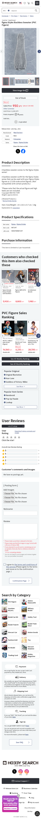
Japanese (16, 208)
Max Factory (18, 132)
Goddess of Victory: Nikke (16, 381)
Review (6, 521)
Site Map (29, 811)
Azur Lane (10, 378)
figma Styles (23, 142)
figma (16, 142)
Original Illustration (14, 374)
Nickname (8, 508)
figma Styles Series (10, 201)
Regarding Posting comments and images (25, 432)
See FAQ (19, 742)
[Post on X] (18, 151)
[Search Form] (32, 3)
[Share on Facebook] (23, 151)
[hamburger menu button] (37, 3)
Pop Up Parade (12, 398)
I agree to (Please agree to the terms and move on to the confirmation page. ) (21, 568)
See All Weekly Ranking (20, 358)
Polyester (17, 139)
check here (13, 686)
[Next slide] (39, 51)
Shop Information (29, 808)
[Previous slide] (1, 51)
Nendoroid (10, 395)
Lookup (9, 402)
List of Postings (12, 426)
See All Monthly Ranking (20, 364)
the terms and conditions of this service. (21, 565)
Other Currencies (8, 109)
